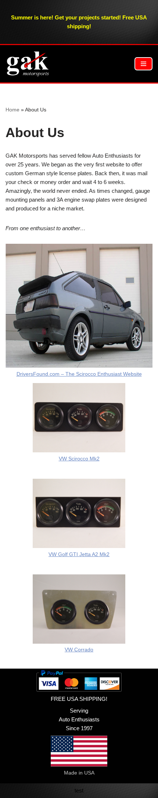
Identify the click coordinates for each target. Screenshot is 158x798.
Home (12, 110)
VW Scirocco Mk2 (79, 458)
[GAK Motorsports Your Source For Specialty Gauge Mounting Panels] (28, 63)
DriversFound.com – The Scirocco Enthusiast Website (79, 374)
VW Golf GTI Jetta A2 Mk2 (79, 554)
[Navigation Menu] (143, 63)
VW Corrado (79, 649)
